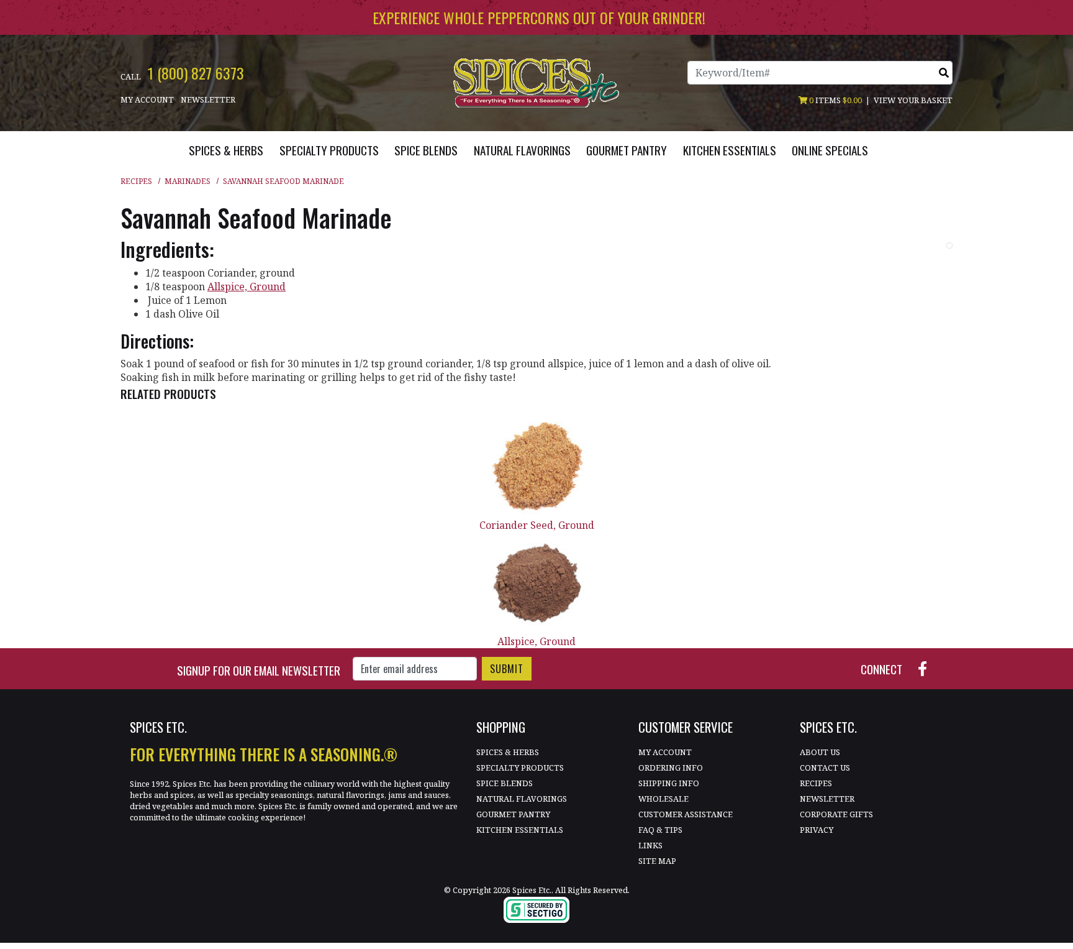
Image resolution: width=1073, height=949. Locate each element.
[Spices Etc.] (536, 82)
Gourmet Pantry (513, 814)
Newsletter (208, 99)
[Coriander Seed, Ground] (536, 467)
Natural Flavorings (521, 798)
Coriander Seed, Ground (536, 525)
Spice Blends (504, 783)
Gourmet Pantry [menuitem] (626, 150)
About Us (820, 752)
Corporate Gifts (836, 814)
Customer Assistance (685, 814)
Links (650, 845)
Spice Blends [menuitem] (426, 150)
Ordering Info (670, 767)
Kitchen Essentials (519, 829)
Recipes (136, 181)
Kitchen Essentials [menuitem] (729, 150)
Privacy (816, 829)
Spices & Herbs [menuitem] (226, 150)
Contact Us (825, 767)
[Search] (944, 72)
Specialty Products (520, 767)
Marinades (188, 181)
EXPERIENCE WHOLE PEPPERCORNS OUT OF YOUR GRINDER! (539, 17)
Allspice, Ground (536, 641)
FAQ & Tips (660, 829)
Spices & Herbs (507, 752)
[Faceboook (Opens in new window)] (927, 667)
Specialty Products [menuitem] (329, 150)
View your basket (913, 100)
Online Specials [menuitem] (830, 150)
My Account (147, 99)
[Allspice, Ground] (536, 583)
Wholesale (663, 798)
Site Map (657, 860)
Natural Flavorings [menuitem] (522, 150)
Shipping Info (668, 783)
